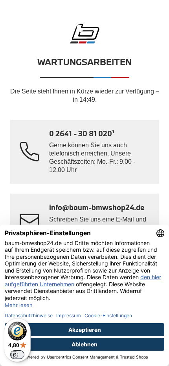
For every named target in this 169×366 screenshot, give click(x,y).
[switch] (17, 354)
